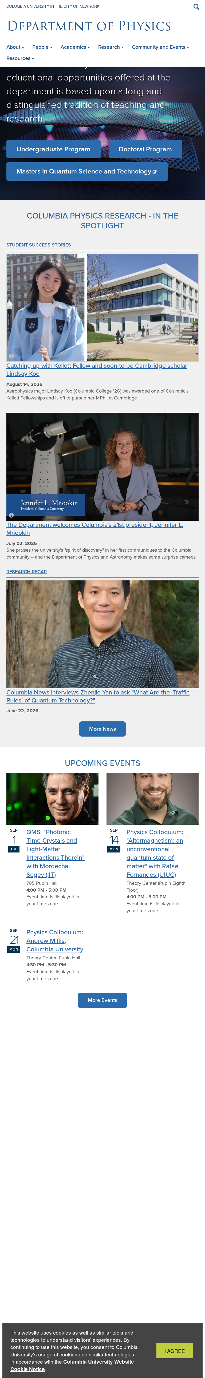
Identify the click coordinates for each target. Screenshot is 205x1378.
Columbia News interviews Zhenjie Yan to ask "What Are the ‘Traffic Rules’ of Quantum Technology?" (98, 696)
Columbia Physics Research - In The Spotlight (103, 220)
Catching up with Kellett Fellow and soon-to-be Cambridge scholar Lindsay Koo (96, 369)
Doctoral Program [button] (145, 149)
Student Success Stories (38, 244)
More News (102, 729)
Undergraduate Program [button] (53, 149)
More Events (102, 1000)
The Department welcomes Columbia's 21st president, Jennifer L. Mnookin (94, 528)
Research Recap (26, 571)
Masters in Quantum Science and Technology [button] (84, 171)
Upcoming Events (102, 763)
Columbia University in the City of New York (52, 6)
